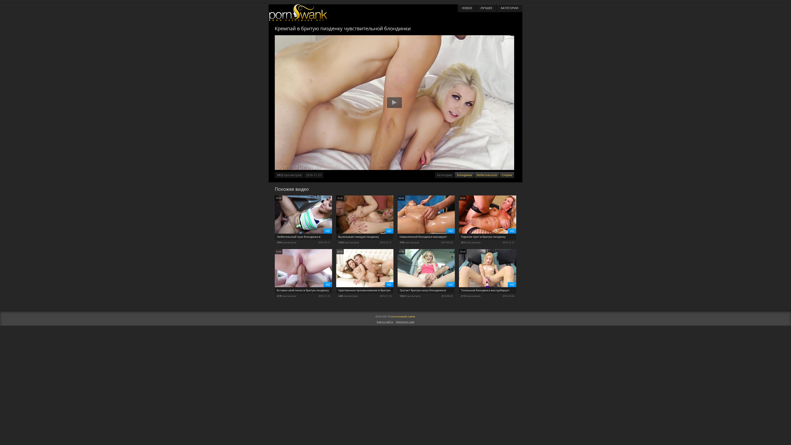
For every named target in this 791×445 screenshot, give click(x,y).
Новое (467, 8)
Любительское (486, 175)
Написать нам (405, 322)
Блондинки (464, 175)
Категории (509, 8)
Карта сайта (385, 322)
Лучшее (486, 8)
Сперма (507, 175)
